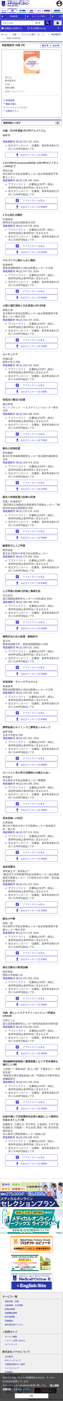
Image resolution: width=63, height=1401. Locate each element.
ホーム (4, 34)
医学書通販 (10, 1317)
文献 (14, 34)
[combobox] (17, 22)
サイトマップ (11, 1344)
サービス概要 (11, 1337)
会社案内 (9, 1356)
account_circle (59, 3)
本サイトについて (13, 1360)
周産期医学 (56, 34)
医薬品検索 (10, 1309)
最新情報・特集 (12, 1301)
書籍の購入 (11, 104)
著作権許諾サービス (14, 1324)
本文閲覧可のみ (38, 28)
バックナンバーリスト (17, 107)
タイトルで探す (39, 16)
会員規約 (9, 1372)
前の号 (45, 45)
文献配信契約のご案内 (15, 1364)
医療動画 (9, 1321)
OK (31, 1396)
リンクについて (12, 1368)
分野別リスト (12, 111)
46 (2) (19, 141)
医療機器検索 (11, 1313)
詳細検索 (14, 16)
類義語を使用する (13, 28)
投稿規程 (10, 100)
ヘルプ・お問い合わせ (15, 1340)
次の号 (56, 45)
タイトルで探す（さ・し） (34, 34)
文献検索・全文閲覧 (14, 1305)
